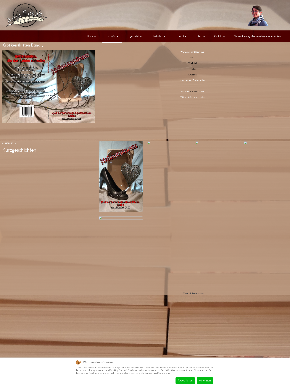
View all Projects (192, 293)
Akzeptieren (185, 380)
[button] (92, 36)
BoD (192, 57)
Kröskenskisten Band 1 (117, 201)
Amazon (192, 74)
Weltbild (192, 63)
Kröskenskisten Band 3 (214, 201)
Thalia (192, 69)
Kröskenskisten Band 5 (117, 277)
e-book (193, 91)
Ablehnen (205, 380)
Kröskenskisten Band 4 (262, 201)
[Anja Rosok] (257, 15)
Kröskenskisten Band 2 (166, 201)
